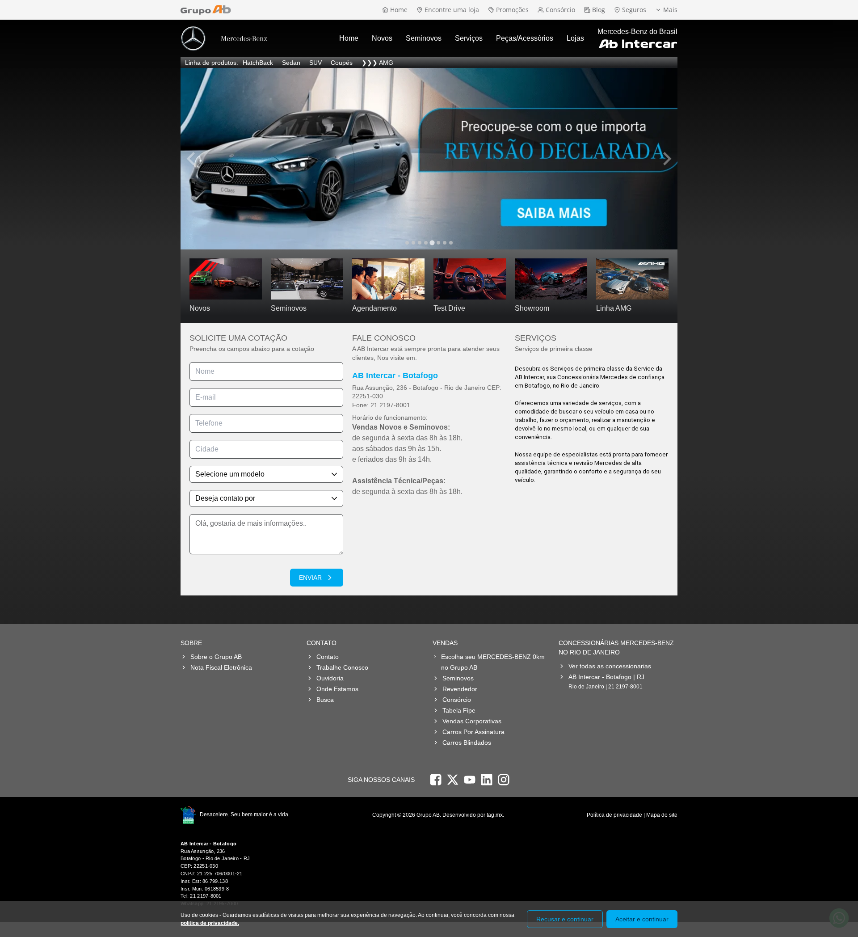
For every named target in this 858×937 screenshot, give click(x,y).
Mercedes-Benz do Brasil (637, 31)
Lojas (575, 38)
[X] (452, 779)
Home (348, 38)
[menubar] (461, 38)
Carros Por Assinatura (473, 731)
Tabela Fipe (458, 710)
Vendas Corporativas (471, 721)
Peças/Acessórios (524, 38)
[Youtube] (469, 779)
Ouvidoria (330, 678)
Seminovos (424, 38)
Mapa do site (661, 815)
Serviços (469, 38)
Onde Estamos (337, 688)
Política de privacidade (614, 815)
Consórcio (456, 699)
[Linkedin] (486, 779)
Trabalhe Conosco (342, 667)
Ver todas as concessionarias (609, 666)
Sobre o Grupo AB (216, 656)
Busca (325, 699)
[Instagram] (503, 779)
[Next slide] (666, 159)
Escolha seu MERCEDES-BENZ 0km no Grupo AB (493, 662)
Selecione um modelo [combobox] (230, 474)
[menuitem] (348, 38)
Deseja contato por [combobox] (225, 498)
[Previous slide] (192, 159)
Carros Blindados (466, 742)
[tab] (407, 243)
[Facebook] (435, 779)
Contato (327, 656)
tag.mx (495, 815)
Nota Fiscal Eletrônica (221, 667)
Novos (382, 38)
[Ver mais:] (429, 158)
